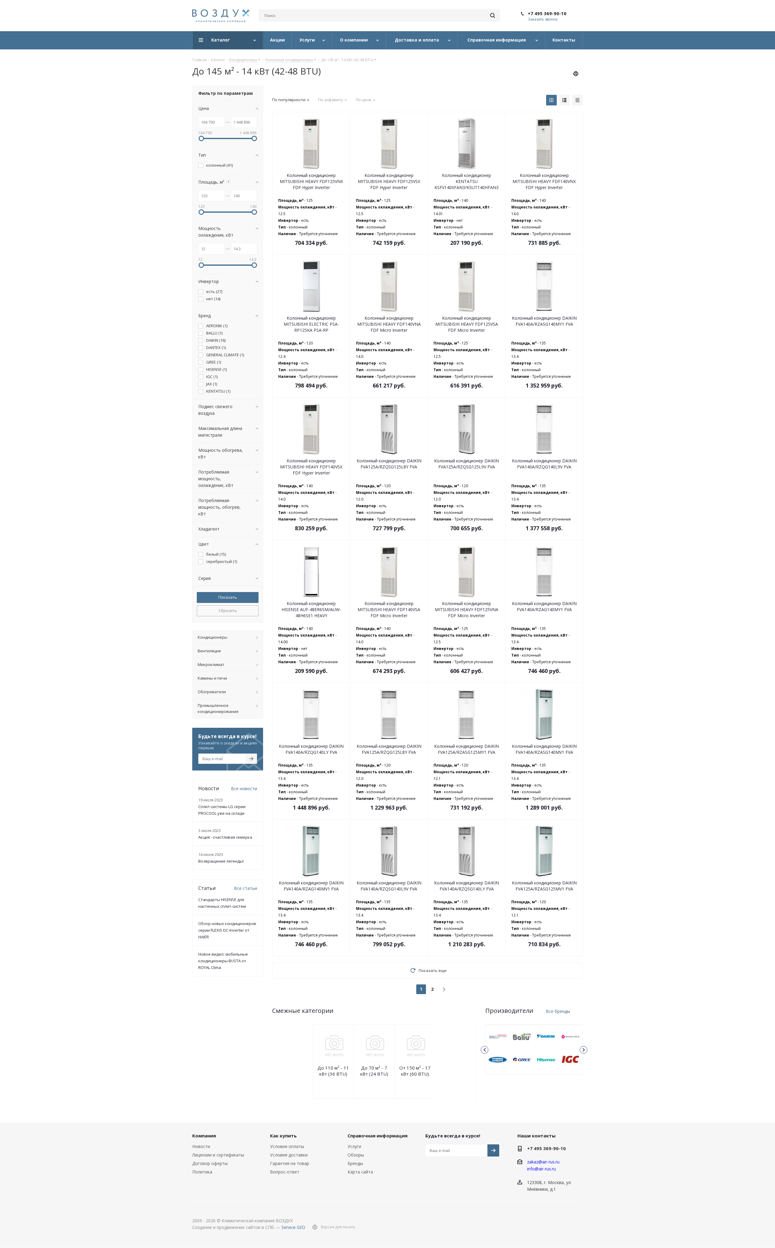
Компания (204, 1136)
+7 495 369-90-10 (547, 13)
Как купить (283, 1136)
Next (583, 1049)
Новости (201, 1146)
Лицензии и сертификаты (218, 1155)
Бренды (355, 1163)
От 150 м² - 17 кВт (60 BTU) (414, 1071)
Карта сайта (360, 1172)
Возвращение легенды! (221, 861)
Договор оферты (210, 1163)
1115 (498, 1036)
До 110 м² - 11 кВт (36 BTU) (333, 1071)
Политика (202, 1172)
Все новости (244, 788)
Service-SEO (293, 1227)
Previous (484, 1049)
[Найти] (492, 15)
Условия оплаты (287, 1146)
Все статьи (245, 888)
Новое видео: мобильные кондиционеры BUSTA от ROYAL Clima (223, 960)
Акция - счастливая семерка (225, 837)
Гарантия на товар (289, 1163)
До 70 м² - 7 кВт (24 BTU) (374, 1071)
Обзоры (356, 1155)
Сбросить (228, 610)
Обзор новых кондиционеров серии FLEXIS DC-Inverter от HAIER (227, 930)
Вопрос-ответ (284, 1172)
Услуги (354, 1146)
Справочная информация (377, 1136)
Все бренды (558, 1011)
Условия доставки (289, 1155)
